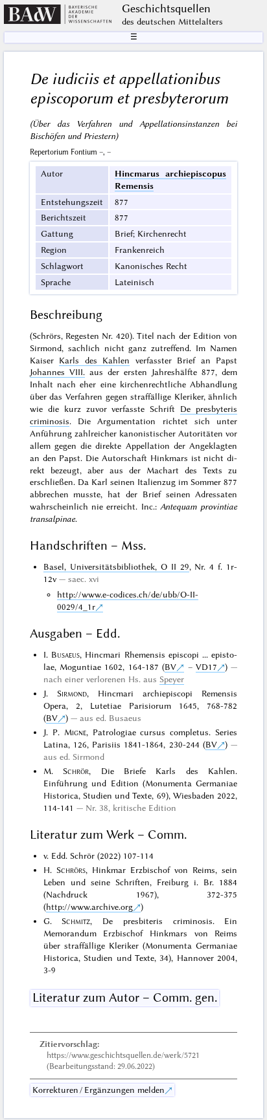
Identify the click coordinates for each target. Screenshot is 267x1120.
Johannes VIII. (57, 372)
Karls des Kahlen (94, 360)
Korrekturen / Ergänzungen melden (98, 1089)
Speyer (171, 679)
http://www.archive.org (89, 906)
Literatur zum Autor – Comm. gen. (124, 997)
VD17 (206, 667)
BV (170, 667)
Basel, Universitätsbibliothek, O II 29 (116, 566)
